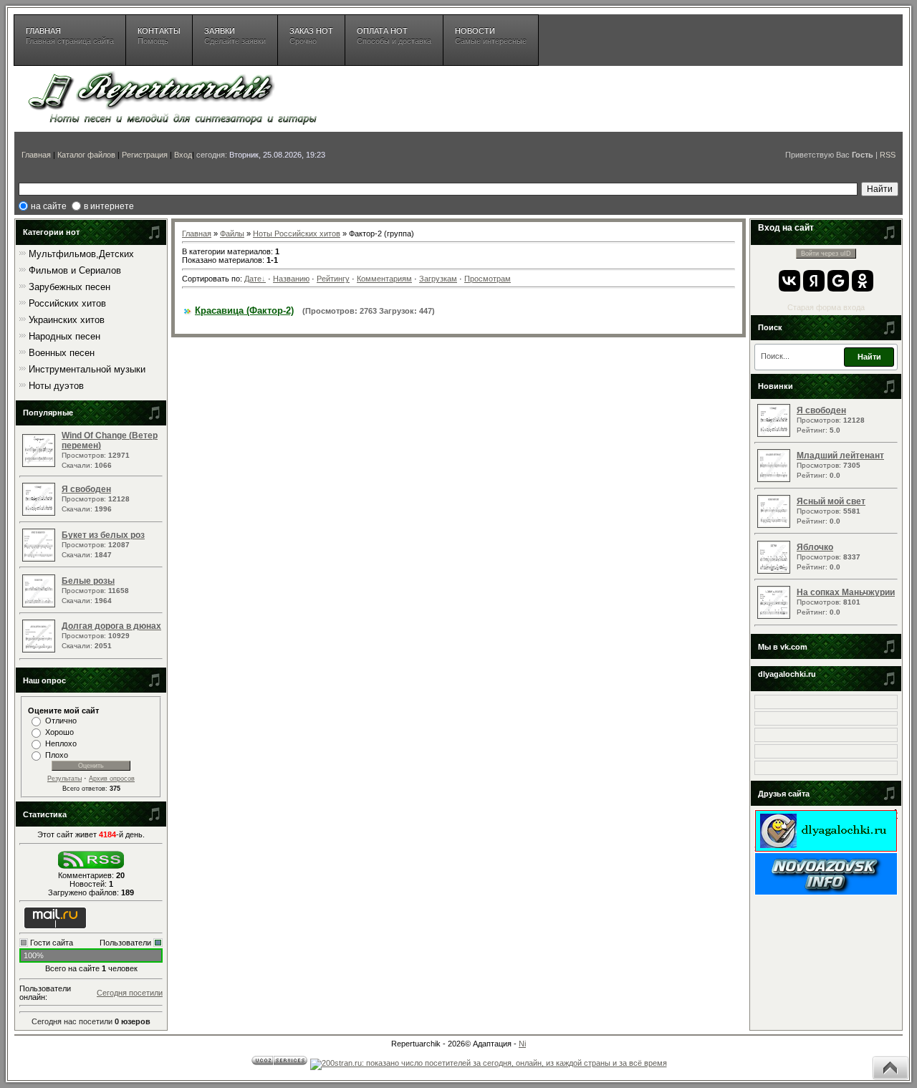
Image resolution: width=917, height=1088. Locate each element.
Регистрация (145, 154)
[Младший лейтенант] (775, 479)
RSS (888, 154)
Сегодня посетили (130, 992)
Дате (252, 278)
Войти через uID (826, 253)
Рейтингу (333, 278)
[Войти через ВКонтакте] (789, 281)
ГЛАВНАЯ (70, 36)
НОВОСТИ (491, 36)
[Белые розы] (40, 604)
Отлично (61, 720)
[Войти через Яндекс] (814, 281)
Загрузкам (438, 278)
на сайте (49, 206)
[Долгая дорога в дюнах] (40, 649)
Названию (291, 278)
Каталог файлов (86, 154)
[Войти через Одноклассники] (862, 281)
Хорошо (59, 732)
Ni (522, 1043)
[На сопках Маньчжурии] (775, 616)
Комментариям (384, 278)
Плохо (56, 755)
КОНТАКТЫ (159, 36)
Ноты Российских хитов (296, 233)
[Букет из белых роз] (40, 558)
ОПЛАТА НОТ (394, 36)
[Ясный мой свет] (775, 525)
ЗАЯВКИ (235, 36)
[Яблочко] (775, 571)
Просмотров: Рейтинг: (831, 419)
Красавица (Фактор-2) (244, 310)
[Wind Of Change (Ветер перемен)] (40, 464)
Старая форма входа (826, 307)
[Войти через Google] (838, 281)
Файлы (232, 233)
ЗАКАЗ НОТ (311, 36)
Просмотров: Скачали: (110, 449)
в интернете (109, 206)
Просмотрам (487, 278)
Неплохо (61, 743)
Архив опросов (112, 778)
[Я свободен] (40, 513)
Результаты (64, 778)
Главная (36, 154)
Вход (183, 154)
